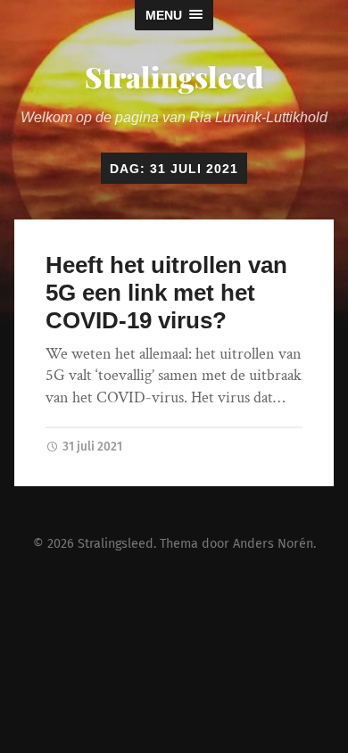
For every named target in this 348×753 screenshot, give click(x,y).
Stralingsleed (174, 76)
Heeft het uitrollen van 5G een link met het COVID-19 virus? (166, 292)
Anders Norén (273, 543)
